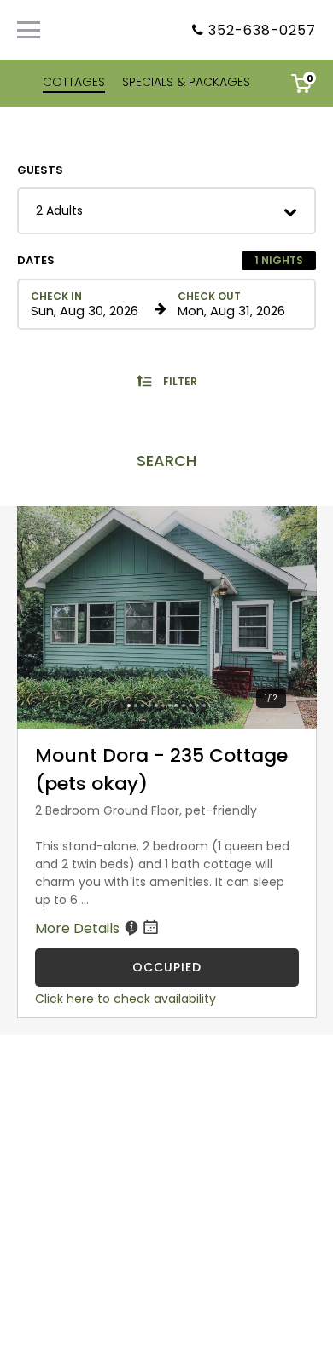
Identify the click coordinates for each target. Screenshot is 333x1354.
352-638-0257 (262, 30)
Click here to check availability (125, 998)
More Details (79, 928)
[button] (166, 210)
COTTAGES (74, 81)
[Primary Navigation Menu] (28, 29)
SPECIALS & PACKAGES (186, 81)
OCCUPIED (167, 967)
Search (166, 460)
